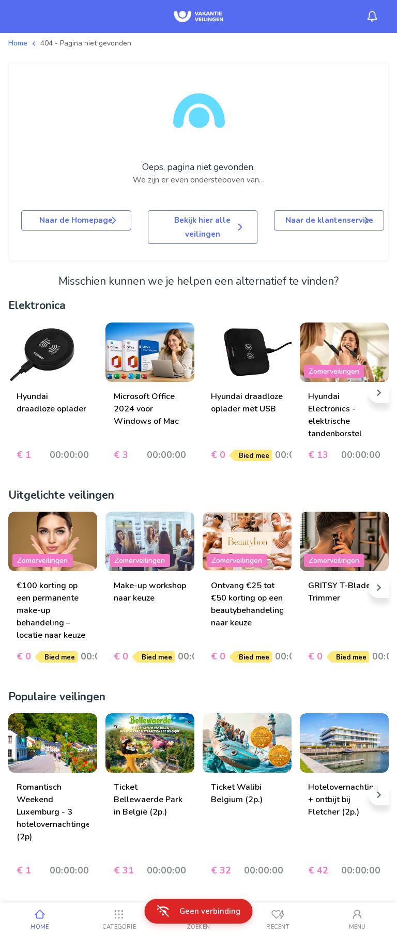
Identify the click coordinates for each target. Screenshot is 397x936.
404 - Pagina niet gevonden (85, 43)
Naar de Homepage (76, 220)
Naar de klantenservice (329, 220)
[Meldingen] (372, 16)
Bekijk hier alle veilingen (202, 227)
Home (17, 43)
